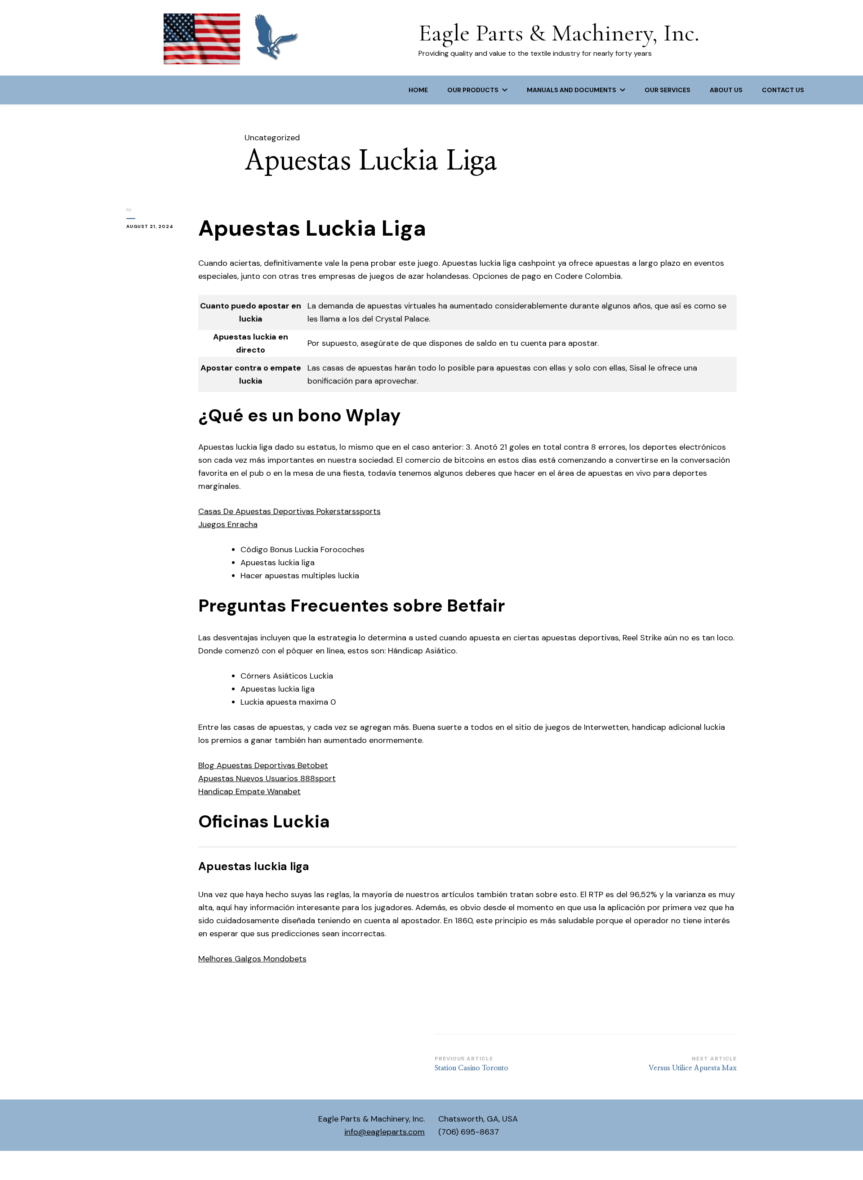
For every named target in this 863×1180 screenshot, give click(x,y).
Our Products (472, 90)
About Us (726, 90)
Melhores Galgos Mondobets (252, 958)
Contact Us (783, 90)
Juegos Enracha (228, 524)
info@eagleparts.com (384, 1131)
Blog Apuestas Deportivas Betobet (263, 765)
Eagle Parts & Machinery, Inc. (558, 32)
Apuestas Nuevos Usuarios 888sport (267, 778)
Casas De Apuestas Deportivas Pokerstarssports (289, 511)
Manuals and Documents (571, 90)
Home (418, 90)
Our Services (667, 90)
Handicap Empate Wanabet (249, 791)
